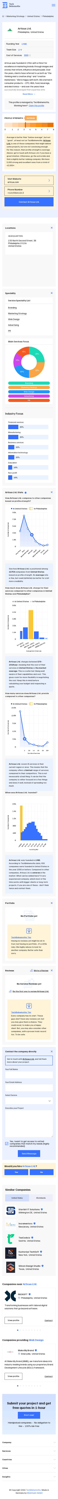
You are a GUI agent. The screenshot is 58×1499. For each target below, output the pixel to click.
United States (37, 32)
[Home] (3, 16)
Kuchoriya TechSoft (29, 1251)
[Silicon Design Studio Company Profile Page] (10, 1267)
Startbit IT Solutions (29, 1209)
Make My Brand (26, 1350)
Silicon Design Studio (30, 1265)
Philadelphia (23, 32)
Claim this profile (36, 105)
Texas (21, 1269)
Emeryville (25, 1353)
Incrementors (26, 1223)
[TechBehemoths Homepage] (11, 5)
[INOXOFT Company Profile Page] (10, 1296)
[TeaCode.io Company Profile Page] (10, 1239)
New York (23, 1254)
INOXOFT (23, 1294)
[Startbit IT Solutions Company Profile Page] (10, 1210)
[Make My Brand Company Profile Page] (10, 1351)
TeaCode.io (25, 1237)
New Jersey (24, 1226)
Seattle (22, 1240)
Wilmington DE (25, 1212)
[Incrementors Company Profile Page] (10, 1224)
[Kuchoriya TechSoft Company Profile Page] (10, 1253)
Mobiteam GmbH (35, 1493)
